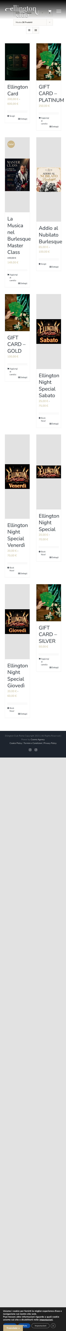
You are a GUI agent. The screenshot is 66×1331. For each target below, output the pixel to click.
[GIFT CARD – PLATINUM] (48, 61)
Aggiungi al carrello (45, 121)
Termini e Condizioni (33, 743)
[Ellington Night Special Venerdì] (17, 477)
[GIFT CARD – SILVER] (48, 602)
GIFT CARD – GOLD (16, 344)
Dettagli (23, 119)
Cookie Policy (16, 743)
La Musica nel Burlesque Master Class (19, 235)
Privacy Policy (50, 743)
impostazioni (46, 1319)
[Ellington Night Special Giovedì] (17, 621)
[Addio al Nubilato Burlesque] (48, 179)
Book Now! (43, 419)
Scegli (12, 116)
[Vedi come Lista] (36, 30)
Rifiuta (24, 1325)
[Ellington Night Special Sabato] (48, 331)
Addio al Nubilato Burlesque (50, 235)
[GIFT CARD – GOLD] (17, 312)
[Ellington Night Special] (48, 472)
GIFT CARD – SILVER (48, 634)
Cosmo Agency (38, 739)
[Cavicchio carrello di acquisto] (49, 11)
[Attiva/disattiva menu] (59, 11)
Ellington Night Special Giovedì (17, 675)
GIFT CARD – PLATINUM (51, 93)
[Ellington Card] (17, 61)
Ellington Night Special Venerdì (17, 535)
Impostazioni (40, 1325)
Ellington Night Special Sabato (49, 385)
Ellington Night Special (49, 523)
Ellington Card (17, 90)
